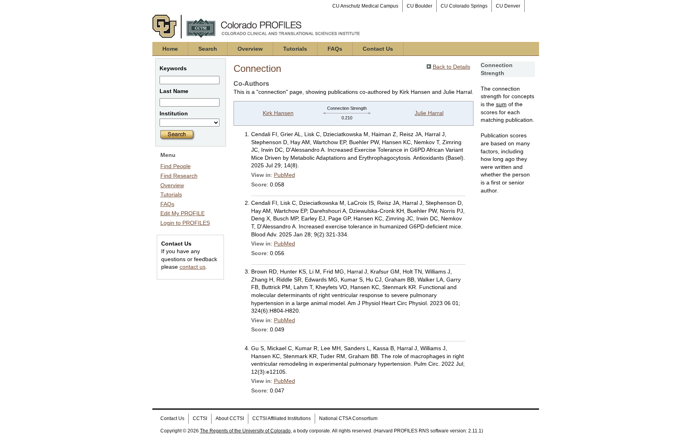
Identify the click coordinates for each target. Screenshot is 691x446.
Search (207, 49)
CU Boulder (419, 6)
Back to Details (451, 66)
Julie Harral (429, 113)
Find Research (179, 175)
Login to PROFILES (185, 223)
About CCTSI (230, 418)
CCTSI (200, 418)
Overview (250, 49)
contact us (193, 267)
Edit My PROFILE (182, 213)
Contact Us (378, 49)
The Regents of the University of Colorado (245, 431)
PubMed (284, 175)
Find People (175, 166)
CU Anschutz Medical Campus (365, 6)
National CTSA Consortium (348, 418)
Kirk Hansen (278, 113)
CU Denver (508, 6)
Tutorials (295, 49)
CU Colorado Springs (464, 6)
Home (170, 49)
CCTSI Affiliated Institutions (281, 418)
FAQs (335, 49)
